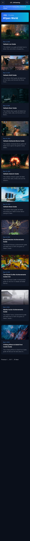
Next (17, 359)
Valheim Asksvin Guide (11, 174)
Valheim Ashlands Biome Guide (13, 141)
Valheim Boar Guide (10, 108)
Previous (3, 359)
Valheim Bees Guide (10, 207)
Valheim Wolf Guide (10, 75)
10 (14, 359)
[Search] (27, 2)
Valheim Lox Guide (9, 44)
